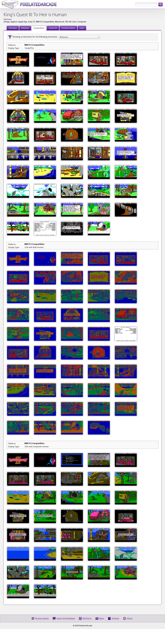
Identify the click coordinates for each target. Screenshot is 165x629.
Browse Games (42, 619)
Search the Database (65, 619)
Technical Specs (68, 28)
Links (82, 28)
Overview (13, 28)
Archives (115, 619)
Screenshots (39, 28)
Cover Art (53, 28)
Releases (25, 28)
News (101, 619)
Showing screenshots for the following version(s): (35, 36)
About (130, 619)
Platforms (87, 619)
